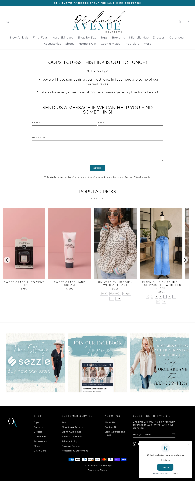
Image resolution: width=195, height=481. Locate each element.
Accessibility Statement (75, 450)
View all (97, 198)
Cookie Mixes (110, 43)
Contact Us (111, 427)
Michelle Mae (139, 37)
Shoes (69, 43)
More (147, 43)
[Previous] (7, 260)
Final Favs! (41, 37)
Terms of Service (134, 177)
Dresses (159, 37)
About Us (110, 422)
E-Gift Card (40, 450)
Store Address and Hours (115, 433)
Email (103, 122)
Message (39, 137)
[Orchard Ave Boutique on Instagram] (134, 443)
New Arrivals (19, 37)
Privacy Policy (111, 177)
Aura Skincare (63, 37)
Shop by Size (87, 37)
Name (36, 122)
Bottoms (118, 37)
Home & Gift (88, 43)
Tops (104, 37)
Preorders (131, 43)
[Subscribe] (173, 434)
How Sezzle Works (72, 436)
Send (97, 168)
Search (65, 422)
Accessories (52, 43)
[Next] (185, 260)
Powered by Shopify (97, 470)
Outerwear (177, 37)
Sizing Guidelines (71, 431)
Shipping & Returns (72, 427)
